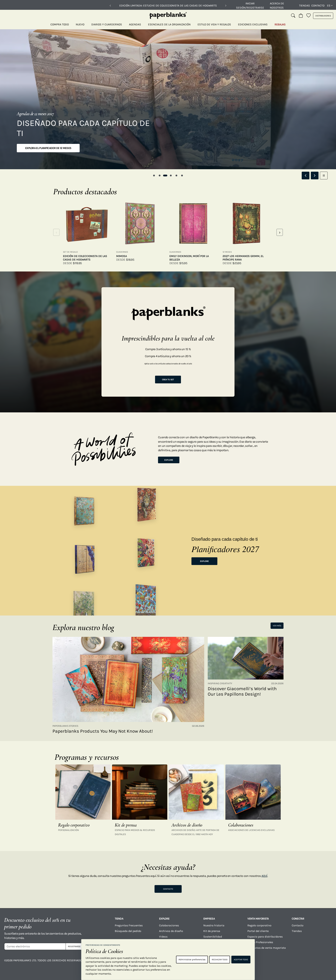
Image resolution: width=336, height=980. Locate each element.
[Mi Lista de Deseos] (308, 16)
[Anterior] (110, 5)
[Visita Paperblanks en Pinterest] (324, 962)
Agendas (135, 24)
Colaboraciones (169, 925)
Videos (163, 936)
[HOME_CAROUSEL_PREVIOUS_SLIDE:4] (305, 175)
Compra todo (59, 24)
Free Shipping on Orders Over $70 (168, 5)
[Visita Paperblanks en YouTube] (269, 962)
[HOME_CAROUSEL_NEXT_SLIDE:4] (314, 175)
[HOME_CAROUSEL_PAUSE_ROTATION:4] (324, 175)
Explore (168, 460)
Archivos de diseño (171, 931)
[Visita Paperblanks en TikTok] (287, 962)
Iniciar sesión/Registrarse (250, 5)
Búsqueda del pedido (128, 931)
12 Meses (227, 252)
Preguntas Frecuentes (129, 925)
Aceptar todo (241, 959)
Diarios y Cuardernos (106, 24)
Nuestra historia (213, 925)
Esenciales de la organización (169, 24)
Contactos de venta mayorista (266, 947)
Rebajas (280, 24)
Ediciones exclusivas (253, 24)
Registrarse (74, 946)
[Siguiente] (226, 5)
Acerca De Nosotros (277, 5)
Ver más (277, 625)
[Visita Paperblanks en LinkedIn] (305, 962)
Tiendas (304, 5)
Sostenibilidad (212, 936)
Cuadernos (122, 252)
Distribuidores (323, 16)
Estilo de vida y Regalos (214, 24)
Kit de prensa (211, 931)
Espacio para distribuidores (265, 936)
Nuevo (80, 24)
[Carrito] (301, 16)
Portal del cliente (258, 931)
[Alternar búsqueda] (293, 16)
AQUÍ (264, 876)
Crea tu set (168, 379)
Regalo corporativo (259, 925)
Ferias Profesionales (260, 942)
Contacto (317, 5)
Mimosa (121, 256)
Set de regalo (70, 252)
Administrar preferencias (191, 959)
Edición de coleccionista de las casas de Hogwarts (85, 257)
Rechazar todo (219, 959)
